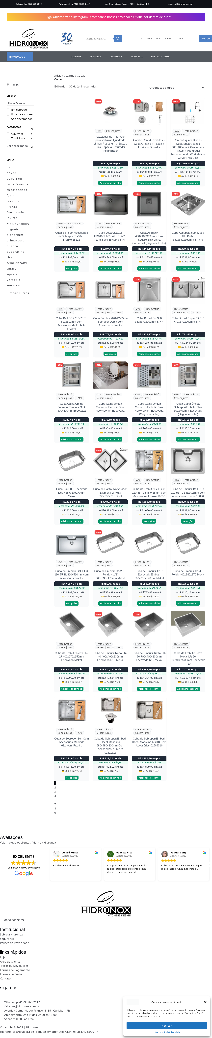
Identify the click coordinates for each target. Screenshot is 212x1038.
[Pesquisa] (118, 38)
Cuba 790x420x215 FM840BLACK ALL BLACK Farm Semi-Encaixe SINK (110, 236)
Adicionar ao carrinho (110, 182)
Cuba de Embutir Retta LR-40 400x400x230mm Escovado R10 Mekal (110, 657)
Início (57, 75)
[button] (205, 1002)
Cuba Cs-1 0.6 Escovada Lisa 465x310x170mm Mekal (71, 492)
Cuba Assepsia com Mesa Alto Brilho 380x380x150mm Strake (188, 236)
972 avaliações (31, 867)
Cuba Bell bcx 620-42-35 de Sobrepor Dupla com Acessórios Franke (110, 322)
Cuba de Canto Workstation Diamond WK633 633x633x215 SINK (110, 492)
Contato (180, 39)
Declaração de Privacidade (167, 1032)
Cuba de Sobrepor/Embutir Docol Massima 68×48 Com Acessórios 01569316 (149, 742)
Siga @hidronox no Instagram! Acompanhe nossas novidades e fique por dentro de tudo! (108, 17)
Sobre (168, 39)
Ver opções (71, 268)
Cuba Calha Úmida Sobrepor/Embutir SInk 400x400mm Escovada (110, 407)
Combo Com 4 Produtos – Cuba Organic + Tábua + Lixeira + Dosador (149, 144)
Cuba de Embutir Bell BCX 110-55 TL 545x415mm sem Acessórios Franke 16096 (188, 492)
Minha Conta (153, 39)
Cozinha (69, 75)
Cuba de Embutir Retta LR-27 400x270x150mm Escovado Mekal (71, 657)
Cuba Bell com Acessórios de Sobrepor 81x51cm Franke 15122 (71, 236)
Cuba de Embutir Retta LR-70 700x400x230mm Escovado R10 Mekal (149, 657)
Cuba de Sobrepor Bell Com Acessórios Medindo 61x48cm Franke (71, 742)
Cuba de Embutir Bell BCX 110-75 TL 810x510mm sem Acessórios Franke (71, 575)
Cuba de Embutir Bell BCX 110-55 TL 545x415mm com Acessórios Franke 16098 (149, 492)
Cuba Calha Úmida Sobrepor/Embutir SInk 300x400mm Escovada (71, 407)
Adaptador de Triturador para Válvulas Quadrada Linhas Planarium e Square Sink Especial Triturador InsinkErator (110, 143)
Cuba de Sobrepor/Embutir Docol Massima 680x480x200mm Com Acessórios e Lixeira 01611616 (110, 745)
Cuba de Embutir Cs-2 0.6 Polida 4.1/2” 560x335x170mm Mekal (110, 575)
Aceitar (167, 1025)
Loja (140, 39)
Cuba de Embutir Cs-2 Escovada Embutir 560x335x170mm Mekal (149, 575)
